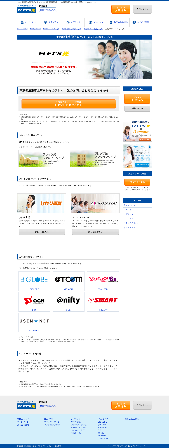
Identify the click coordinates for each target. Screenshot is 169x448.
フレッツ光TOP (22, 29)
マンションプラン (52, 425)
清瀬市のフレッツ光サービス (93, 29)
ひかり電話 (76, 422)
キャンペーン (31, 22)
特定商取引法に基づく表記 (26, 446)
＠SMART (102, 436)
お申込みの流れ (121, 22)
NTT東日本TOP (35, 29)
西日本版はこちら (48, 10)
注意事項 (58, 446)
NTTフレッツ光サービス (51, 29)
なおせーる (76, 433)
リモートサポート (79, 427)
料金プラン (53, 22)
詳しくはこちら (42, 232)
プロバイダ (98, 22)
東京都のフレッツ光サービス (71, 29)
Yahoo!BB (102, 427)
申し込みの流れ (132, 419)
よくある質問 (143, 22)
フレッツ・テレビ (79, 425)
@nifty (101, 433)
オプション (76, 22)
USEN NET (103, 438)
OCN (100, 430)
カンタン (120, 9)
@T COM (102, 425)
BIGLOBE (102, 422)
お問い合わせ (143, 9)
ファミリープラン (52, 422)
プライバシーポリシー (45, 446)
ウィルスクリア (78, 430)
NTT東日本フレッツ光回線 (69, 103)
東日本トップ (23, 419)
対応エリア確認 (137, 182)
